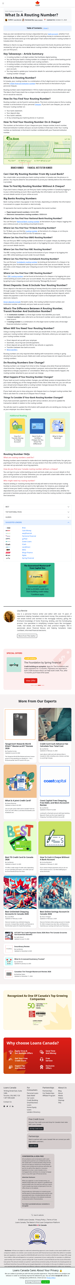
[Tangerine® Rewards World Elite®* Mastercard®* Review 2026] (20, 722)
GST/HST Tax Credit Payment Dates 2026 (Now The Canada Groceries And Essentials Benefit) (40, 931)
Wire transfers (12, 350)
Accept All (45, 1282)
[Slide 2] (35, 683)
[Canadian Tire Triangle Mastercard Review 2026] (9, 972)
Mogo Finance (27, 552)
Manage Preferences (33, 1282)
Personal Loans (32, 1091)
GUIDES (8, 517)
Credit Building (32, 1098)
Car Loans (30, 1096)
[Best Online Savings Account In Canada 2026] (54, 890)
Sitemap (61, 1098)
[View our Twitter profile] (7, 1104)
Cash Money (26, 530)
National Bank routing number (28, 222)
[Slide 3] (39, 683)
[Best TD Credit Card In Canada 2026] (20, 835)
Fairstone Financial (29, 536)
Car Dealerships (48, 1091)
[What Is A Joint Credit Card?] (20, 779)
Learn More (33, 1144)
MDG (24, 550)
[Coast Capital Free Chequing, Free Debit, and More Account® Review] (54, 779)
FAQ (59, 1100)
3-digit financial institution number (22, 83)
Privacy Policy (40, 1218)
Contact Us (8, 1100)
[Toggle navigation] (3, 3)
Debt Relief (31, 1093)
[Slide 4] (42, 683)
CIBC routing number (15, 276)
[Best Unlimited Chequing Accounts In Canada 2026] (20, 890)
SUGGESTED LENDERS (14, 522)
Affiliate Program (49, 1093)
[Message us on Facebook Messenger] (4, 1104)
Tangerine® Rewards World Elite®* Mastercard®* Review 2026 (19, 744)
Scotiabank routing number (27, 262)
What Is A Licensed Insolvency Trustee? (29, 957)
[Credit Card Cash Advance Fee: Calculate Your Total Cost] (54, 722)
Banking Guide (19, 11)
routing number (32, 231)
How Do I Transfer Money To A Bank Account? (17, 439)
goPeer (25, 539)
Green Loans (27, 541)
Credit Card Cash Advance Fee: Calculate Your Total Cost (54, 742)
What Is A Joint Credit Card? (18, 798)
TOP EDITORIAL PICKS (14, 512)
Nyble (24, 555)
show (45, 28)
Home (6, 11)
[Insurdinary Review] (9, 947)
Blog (60, 1089)
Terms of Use (52, 1218)
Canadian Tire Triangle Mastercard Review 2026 (32, 969)
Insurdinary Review (22, 944)
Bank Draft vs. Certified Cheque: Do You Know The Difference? (37, 440)
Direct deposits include (12, 302)
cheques (38, 104)
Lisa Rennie (17, 20)
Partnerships (47, 1089)
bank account (53, 34)
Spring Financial (28, 558)
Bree (24, 528)
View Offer (31, 678)
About (60, 1091)
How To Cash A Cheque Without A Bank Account (54, 856)
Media (60, 1093)
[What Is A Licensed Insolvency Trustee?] (9, 959)
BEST (7, 507)
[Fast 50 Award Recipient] (37, 1004)
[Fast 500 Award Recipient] (37, 1021)
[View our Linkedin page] (12, 1104)
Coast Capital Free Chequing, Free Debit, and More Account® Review (54, 800)
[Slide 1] (32, 683)
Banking (11, 11)
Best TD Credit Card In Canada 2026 (19, 856)
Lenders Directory (33, 1110)
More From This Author (27, 636)
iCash (24, 544)
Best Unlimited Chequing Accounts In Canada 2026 (17, 910)
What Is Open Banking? (58, 437)
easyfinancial (27, 533)
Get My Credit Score (36, 1126)
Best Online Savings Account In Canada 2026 (54, 910)
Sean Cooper (38, 20)
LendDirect (26, 547)
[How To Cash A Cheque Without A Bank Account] (54, 835)
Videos (60, 1096)
